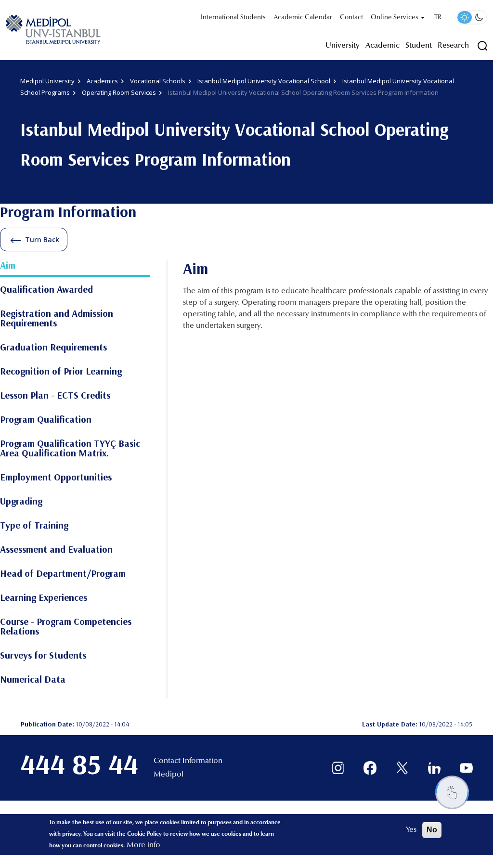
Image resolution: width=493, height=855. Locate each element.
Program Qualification (45, 420)
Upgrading (21, 501)
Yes (411, 830)
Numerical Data (32, 679)
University (342, 46)
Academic (382, 46)
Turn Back (42, 239)
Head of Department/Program (63, 574)
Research (453, 46)
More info (143, 845)
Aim (7, 265)
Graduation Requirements (53, 347)
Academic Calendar (302, 17)
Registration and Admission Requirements (56, 319)
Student (418, 46)
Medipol (168, 774)
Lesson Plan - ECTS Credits (55, 395)
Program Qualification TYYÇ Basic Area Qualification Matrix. (70, 449)
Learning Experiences (43, 598)
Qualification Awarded (46, 290)
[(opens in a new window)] (338, 768)
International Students (233, 17)
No (432, 830)
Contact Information (188, 761)
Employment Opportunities (56, 477)
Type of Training (34, 525)
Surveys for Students (43, 655)
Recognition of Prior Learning (61, 371)
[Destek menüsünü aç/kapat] (452, 792)
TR (437, 17)
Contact (351, 17)
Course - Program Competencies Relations (65, 627)
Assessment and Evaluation (56, 549)
